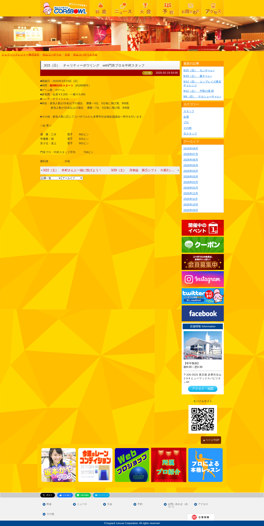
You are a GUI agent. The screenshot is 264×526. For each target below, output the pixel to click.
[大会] (145, 8)
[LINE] (203, 245)
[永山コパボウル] (64, 8)
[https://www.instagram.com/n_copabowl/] (203, 279)
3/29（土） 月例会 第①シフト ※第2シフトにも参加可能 (145, 170)
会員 (186, 116)
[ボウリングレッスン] (205, 465)
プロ (186, 122)
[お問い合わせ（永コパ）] (190, 8)
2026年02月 (190, 182)
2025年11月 (190, 198)
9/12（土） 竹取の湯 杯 (198, 90)
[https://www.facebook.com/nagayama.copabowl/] (203, 313)
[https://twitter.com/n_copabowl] (203, 296)
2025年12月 (190, 193)
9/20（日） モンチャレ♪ (199, 70)
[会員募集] (203, 262)
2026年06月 (190, 159)
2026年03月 (190, 176)
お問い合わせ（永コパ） (178, 505)
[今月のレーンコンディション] (95, 465)
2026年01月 (190, 187)
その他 (187, 128)
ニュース (82, 504)
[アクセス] (212, 8)
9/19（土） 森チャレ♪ (197, 76)
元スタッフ (190, 133)
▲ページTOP (211, 440)
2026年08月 (190, 148)
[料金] (100, 8)
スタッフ (188, 111)
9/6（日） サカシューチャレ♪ (202, 96)
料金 (49, 504)
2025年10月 (190, 204)
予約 (139, 504)
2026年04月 (190, 170)
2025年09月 (190, 210)
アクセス (203, 504)
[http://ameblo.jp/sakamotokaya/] (58, 465)
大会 (109, 504)
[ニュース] (123, 8)
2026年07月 (190, 154)
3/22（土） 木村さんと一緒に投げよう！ (72, 170)
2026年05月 (190, 165)
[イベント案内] (203, 228)
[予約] (168, 8)
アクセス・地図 (203, 388)
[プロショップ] (132, 465)
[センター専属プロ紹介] (168, 465)
